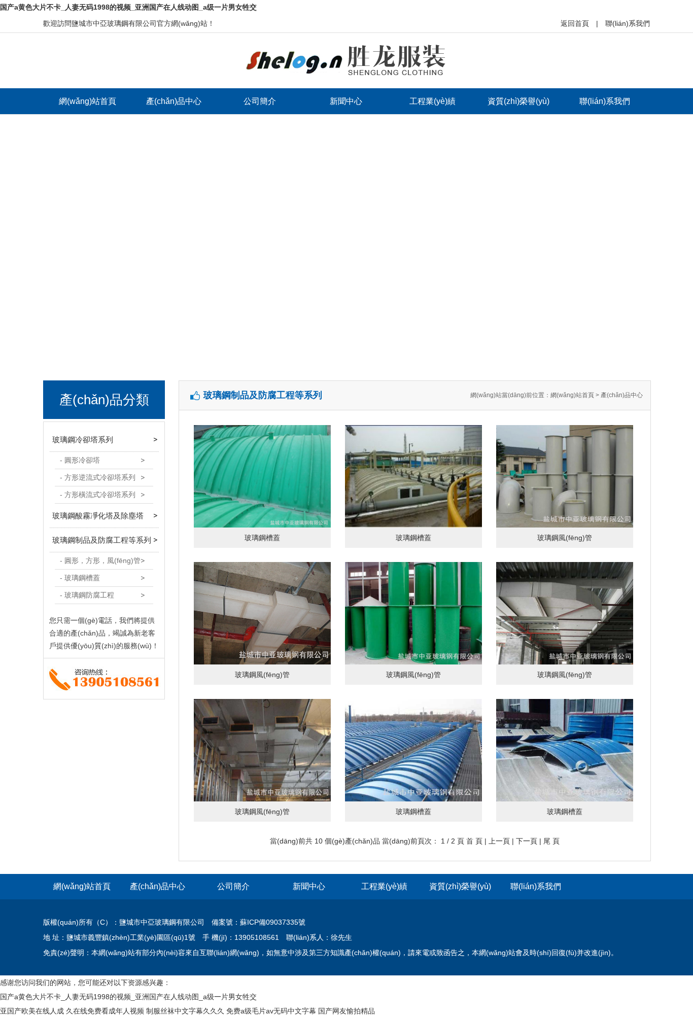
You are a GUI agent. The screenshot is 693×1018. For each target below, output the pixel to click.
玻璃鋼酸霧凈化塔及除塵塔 (98, 515)
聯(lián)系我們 (627, 23)
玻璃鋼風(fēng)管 (564, 538)
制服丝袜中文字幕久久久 (185, 1011)
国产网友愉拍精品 (346, 1011)
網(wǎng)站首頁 (87, 101)
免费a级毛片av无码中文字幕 (271, 1011)
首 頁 (474, 841)
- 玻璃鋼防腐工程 (87, 595)
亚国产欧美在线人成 (32, 1011)
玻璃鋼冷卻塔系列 (82, 439)
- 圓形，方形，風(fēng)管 (100, 560)
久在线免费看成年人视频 (105, 1011)
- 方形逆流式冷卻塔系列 (97, 477)
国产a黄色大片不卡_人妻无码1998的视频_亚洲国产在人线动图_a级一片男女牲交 (128, 7)
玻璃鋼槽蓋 (262, 538)
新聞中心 (346, 101)
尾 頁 (551, 841)
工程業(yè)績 (432, 101)
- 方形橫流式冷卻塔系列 (97, 494)
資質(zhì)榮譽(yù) (518, 101)
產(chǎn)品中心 (173, 101)
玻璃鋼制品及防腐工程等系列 (101, 540)
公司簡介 (260, 101)
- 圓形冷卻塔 (80, 460)
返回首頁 (575, 23)
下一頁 (526, 841)
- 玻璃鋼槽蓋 (80, 578)
